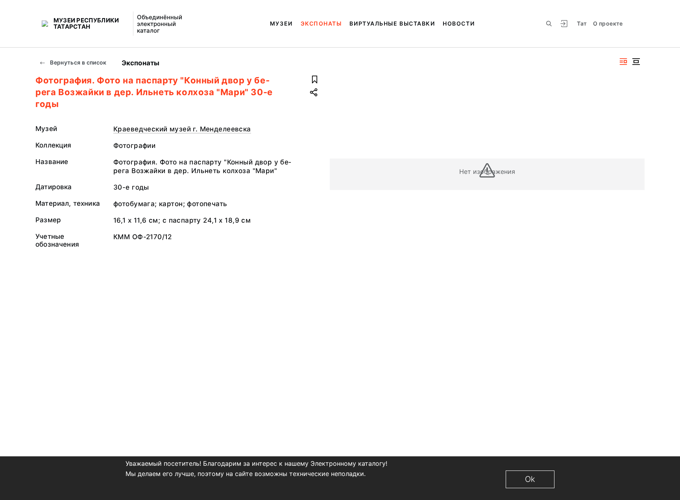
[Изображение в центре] (636, 61)
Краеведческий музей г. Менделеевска (182, 129)
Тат (582, 23)
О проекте (608, 23)
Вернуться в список (78, 62)
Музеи (281, 23)
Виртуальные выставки (392, 23)
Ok (530, 479)
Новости (459, 23)
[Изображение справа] (623, 61)
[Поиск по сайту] (549, 23)
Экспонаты (321, 23)
